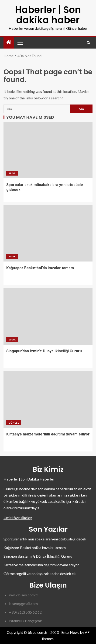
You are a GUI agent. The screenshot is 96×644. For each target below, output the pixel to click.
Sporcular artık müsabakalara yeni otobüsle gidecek (44, 539)
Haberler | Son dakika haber (48, 14)
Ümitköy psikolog (17, 517)
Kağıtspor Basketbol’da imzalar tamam (40, 268)
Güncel (14, 422)
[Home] (8, 42)
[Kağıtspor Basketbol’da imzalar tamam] (48, 233)
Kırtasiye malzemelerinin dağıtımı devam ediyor (48, 434)
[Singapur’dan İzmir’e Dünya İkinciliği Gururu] (48, 316)
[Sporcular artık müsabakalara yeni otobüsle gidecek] (48, 150)
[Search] (88, 42)
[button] (19, 42)
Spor (12, 173)
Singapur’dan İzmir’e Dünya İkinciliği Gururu (44, 351)
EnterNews (70, 632)
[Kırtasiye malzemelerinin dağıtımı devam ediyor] (48, 399)
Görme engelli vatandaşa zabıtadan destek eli (39, 573)
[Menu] (19, 42)
